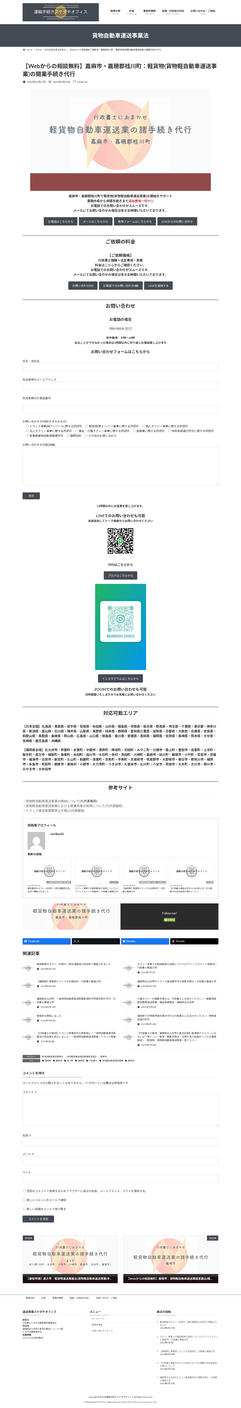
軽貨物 (103, 1056)
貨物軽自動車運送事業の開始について (53, 801)
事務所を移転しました (49, 1015)
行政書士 (93, 1060)
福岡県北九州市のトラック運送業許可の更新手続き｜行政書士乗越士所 (176, 981)
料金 (43, 1298)
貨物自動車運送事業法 (52, 1056)
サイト (27, 1172)
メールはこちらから (95, 221)
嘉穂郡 (48, 1060)
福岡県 (81, 1060)
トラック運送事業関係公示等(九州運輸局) (55, 810)
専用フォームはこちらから (135, 221)
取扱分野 (30, 1298)
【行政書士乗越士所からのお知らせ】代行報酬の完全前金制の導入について (191, 890)
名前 (27, 1135)
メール (28, 1154)
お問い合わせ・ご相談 (106, 1298)
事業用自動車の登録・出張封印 (152, 882)
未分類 (209, 882)
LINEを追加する (158, 285)
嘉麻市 (59, 1060)
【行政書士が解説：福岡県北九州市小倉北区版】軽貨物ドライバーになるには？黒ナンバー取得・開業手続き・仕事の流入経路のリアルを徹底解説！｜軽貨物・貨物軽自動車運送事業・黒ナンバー (176, 1037)
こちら (109, 265)
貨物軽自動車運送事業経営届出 (82, 1056)
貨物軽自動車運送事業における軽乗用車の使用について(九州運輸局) (74, 806)
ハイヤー (114, 882)
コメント (30, 1092)
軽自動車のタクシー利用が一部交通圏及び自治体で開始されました (49, 890)
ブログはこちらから (120, 575)
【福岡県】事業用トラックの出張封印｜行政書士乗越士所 (143, 890)
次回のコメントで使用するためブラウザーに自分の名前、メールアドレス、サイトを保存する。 (87, 1191)
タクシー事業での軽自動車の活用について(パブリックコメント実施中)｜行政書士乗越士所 (96, 890)
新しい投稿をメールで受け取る (46, 1209)
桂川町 (70, 1060)
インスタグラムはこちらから (120, 678)
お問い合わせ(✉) (82, 285)
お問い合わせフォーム (102, 1330)
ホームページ (98, 1318)
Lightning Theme (120, 1402)
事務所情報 (57, 1298)
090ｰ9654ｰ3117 (120, 329)
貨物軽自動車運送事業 (112, 1060)
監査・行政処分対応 (79, 1298)
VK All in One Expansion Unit (143, 1402)
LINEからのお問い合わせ (177, 221)
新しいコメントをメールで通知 (46, 1200)
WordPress (101, 1402)
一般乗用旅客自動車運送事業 (58, 882)
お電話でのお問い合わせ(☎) (121, 285)
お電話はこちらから (60, 221)
